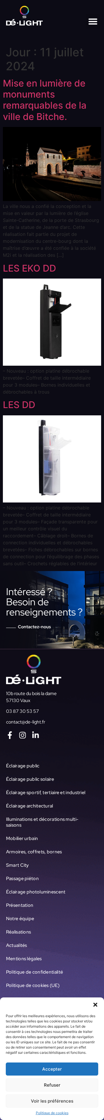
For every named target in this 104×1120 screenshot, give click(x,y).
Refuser (52, 1085)
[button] (95, 1005)
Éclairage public (23, 766)
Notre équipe (20, 919)
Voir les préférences (52, 1101)
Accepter (52, 1069)
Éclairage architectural (29, 806)
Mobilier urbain (22, 838)
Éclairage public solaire (30, 779)
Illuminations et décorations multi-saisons (42, 822)
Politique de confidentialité (34, 972)
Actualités (16, 945)
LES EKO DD (29, 268)
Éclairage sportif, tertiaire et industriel (46, 792)
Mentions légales (24, 959)
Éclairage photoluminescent (36, 892)
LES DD (19, 404)
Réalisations (18, 932)
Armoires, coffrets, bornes (34, 852)
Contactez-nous (34, 627)
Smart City (17, 865)
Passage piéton (22, 878)
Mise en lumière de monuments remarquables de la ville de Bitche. (44, 100)
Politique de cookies (52, 1113)
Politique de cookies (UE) (33, 985)
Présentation (20, 905)
